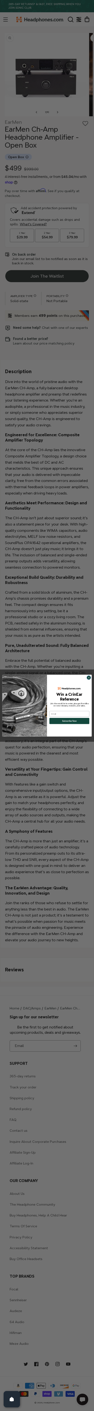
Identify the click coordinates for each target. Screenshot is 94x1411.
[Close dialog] (89, 678)
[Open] (12, 1399)
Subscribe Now (69, 721)
